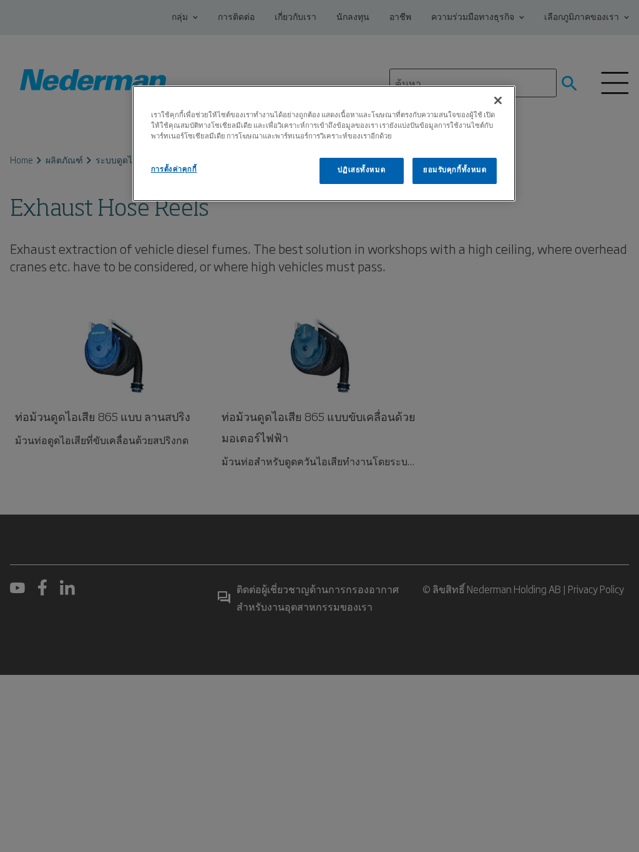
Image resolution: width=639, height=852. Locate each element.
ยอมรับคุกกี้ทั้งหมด (454, 170)
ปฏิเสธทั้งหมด (361, 170)
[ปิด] (498, 100)
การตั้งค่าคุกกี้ (174, 169)
